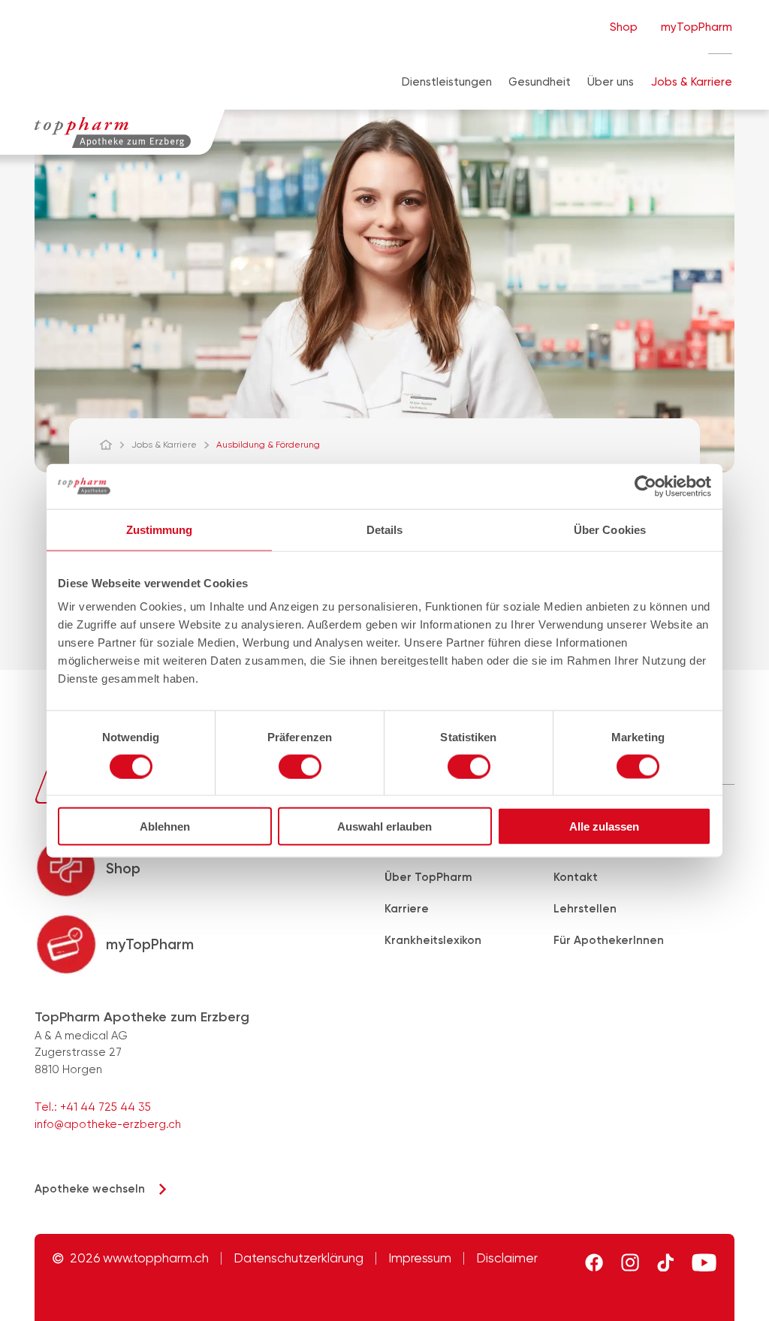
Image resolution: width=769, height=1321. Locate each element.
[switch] (300, 766)
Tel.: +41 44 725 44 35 (93, 1107)
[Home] (112, 444)
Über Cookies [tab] (610, 529)
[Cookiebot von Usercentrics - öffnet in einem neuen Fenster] (645, 486)
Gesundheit (539, 82)
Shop (624, 27)
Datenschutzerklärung (298, 1258)
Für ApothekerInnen (608, 940)
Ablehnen (165, 826)
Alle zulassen (604, 826)
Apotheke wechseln (90, 1189)
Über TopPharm (428, 877)
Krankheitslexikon (432, 940)
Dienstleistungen (447, 82)
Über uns (610, 82)
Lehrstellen (585, 908)
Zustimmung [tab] (159, 529)
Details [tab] (384, 529)
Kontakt (575, 877)
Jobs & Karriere (691, 82)
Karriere (406, 908)
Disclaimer (507, 1258)
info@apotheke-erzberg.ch (108, 1124)
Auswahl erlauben (384, 826)
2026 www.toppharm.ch (139, 1258)
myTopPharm (696, 27)
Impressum (419, 1258)
